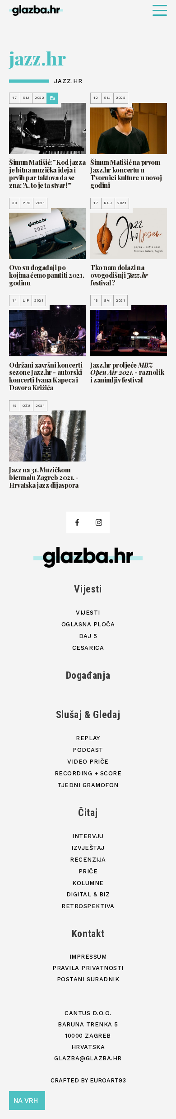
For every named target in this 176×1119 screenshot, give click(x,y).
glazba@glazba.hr (87, 1058)
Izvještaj (88, 847)
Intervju (87, 836)
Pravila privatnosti (88, 968)
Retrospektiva (88, 906)
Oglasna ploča (88, 624)
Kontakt (88, 933)
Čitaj (88, 812)
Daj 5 (88, 636)
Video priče (88, 761)
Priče (88, 871)
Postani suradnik (88, 979)
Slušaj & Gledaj (88, 714)
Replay (88, 738)
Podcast (88, 749)
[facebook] (77, 522)
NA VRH (26, 1100)
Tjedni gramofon (88, 785)
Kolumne (88, 883)
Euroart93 (108, 1080)
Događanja (88, 675)
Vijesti (88, 589)
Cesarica (88, 647)
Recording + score (88, 773)
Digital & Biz (88, 894)
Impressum (88, 956)
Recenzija (88, 859)
